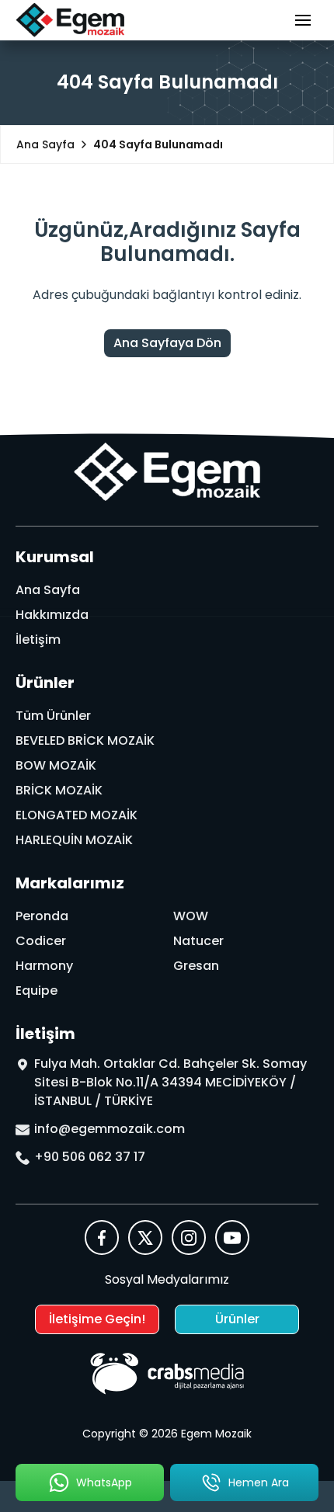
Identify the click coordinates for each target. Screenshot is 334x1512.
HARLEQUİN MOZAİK (74, 840)
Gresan (196, 966)
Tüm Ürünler (53, 716)
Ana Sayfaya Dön (167, 343)
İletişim (38, 639)
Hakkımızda (52, 615)
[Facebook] (102, 1237)
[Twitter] (145, 1237)
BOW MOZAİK (56, 765)
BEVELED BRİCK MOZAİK (85, 740)
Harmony (44, 966)
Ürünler (237, 1319)
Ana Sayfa (48, 590)
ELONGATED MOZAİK (76, 815)
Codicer (41, 941)
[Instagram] (189, 1237)
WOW (190, 916)
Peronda (42, 916)
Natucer (198, 941)
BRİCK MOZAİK (59, 790)
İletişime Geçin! (97, 1319)
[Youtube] (232, 1237)
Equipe (36, 990)
